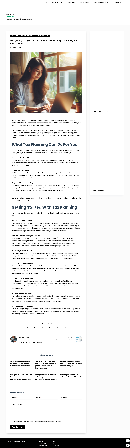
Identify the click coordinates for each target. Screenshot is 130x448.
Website (64, 398)
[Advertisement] (88, 11)
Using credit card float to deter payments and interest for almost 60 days (46, 377)
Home (45, 2)
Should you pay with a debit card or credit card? (70, 376)
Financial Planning (26, 36)
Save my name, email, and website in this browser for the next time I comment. (37, 422)
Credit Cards (71, 2)
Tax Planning (39, 36)
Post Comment (18, 427)
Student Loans (84, 2)
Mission (54, 443)
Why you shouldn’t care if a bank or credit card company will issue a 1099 (21, 377)
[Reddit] (58, 327)
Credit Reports (57, 2)
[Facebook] (27, 327)
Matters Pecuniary (22, 441)
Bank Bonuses (117, 2)
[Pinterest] (42, 327)
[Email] (65, 327)
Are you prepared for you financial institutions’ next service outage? (71, 363)
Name (14, 398)
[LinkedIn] (50, 327)
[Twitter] (35, 327)
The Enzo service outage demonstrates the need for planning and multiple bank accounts (46, 364)
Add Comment (17, 404)
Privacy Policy (43, 443)
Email (38, 398)
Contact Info (55, 445)
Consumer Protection (101, 2)
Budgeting (14, 36)
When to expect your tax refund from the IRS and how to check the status (20, 363)
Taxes (47, 36)
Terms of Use (43, 445)
